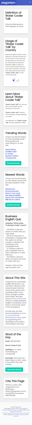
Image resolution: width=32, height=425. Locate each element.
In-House (9, 154)
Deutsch (4, 410)
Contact (9, 413)
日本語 (9, 410)
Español (18, 408)
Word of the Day (19, 298)
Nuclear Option (11, 156)
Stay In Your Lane (12, 193)
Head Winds (10, 149)
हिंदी (24, 410)
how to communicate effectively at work (15, 315)
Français (14, 410)
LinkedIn (16, 416)
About (4, 413)
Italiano (12, 411)
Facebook (22, 414)
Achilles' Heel (10, 151)
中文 (20, 411)
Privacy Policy (15, 413)
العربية (27, 410)
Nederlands (24, 408)
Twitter (17, 414)
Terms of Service (24, 413)
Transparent (10, 158)
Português (20, 410)
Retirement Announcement (12, 190)
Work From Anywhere (14, 197)
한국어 (17, 411)
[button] (30, 2)
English (13, 408)
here (19, 267)
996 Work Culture (12, 199)
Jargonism (8, 3)
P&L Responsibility (13, 195)
